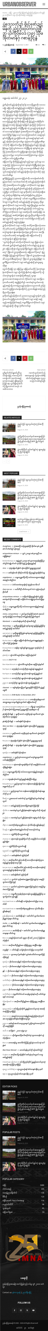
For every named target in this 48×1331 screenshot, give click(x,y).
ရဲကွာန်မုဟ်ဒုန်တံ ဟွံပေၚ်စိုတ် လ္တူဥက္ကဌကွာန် (24, 568)
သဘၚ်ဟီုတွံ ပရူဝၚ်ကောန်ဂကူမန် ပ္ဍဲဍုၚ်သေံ (27, 673)
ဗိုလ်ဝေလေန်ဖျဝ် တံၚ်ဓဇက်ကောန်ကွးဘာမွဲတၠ (25, 962)
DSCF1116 (12, 660)
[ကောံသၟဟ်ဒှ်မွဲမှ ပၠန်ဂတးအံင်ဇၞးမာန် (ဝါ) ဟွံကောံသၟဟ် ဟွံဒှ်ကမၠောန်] (9, 522)
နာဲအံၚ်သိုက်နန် (8, 714)
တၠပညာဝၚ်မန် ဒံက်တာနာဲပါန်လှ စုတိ (29, 1069)
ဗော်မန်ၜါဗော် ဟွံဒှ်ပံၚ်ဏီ (20, 855)
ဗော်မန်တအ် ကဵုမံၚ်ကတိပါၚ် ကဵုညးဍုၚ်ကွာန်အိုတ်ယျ (26, 573)
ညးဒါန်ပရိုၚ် (27, 1292)
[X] (19, 51)
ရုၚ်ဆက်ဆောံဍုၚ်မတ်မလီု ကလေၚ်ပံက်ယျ (25, 829)
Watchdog (6, 626)
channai (6, 687)
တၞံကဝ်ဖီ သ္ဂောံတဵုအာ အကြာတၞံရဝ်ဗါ (23, 655)
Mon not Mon (8, 726)
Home (5, 13)
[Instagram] (20, 1310)
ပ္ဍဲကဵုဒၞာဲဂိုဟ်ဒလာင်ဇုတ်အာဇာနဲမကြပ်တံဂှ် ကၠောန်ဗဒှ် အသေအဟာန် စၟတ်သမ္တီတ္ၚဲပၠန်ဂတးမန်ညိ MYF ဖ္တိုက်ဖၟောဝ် (31, 438)
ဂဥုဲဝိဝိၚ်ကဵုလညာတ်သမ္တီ (19, 834)
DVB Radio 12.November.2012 (23, 695)
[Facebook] (13, 51)
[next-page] (8, 461)
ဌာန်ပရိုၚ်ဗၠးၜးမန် (9, 45)
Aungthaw (7, 546)
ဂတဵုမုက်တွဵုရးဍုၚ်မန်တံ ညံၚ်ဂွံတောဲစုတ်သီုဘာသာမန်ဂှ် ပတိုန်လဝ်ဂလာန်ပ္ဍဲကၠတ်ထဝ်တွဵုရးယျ (23, 599)
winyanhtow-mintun (11, 553)
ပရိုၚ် (10, 13)
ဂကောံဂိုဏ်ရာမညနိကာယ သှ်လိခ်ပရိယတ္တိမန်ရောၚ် (26, 825)
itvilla (5, 923)
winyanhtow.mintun (11, 596)
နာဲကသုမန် (16, 1292)
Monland (6, 621)
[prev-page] (4, 461)
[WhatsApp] (30, 51)
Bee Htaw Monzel (9, 1050)
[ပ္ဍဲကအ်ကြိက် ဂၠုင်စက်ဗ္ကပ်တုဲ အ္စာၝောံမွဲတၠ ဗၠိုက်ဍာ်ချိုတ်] (9, 452)
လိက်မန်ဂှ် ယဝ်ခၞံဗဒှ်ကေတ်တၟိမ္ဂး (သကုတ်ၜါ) (27, 950)
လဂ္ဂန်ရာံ (5, 950)
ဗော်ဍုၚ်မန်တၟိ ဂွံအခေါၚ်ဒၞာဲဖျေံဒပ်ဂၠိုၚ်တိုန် (25, 806)
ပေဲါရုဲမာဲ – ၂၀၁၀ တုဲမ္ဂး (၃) (18, 1031)
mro (4, 568)
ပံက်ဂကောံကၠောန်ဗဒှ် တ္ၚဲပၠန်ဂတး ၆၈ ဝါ (25, 584)
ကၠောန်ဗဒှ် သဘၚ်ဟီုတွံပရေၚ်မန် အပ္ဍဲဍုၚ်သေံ (27, 669)
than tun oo (7, 589)
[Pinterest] (25, 51)
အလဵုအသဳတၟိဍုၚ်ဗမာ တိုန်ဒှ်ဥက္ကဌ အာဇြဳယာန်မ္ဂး (24, 945)
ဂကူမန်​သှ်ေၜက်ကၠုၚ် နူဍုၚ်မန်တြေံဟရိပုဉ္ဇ (21, 779)
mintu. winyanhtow (10, 614)
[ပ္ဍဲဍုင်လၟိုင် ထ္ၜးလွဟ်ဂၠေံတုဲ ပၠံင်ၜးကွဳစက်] (9, 427)
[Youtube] (33, 1310)
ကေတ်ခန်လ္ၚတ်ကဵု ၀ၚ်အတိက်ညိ (24, 621)
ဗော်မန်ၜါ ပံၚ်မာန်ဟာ (23, 721)
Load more (23, 531)
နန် (3, 971)
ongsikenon (7, 577)
